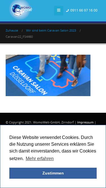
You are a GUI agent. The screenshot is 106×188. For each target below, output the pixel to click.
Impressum (85, 122)
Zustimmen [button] (53, 173)
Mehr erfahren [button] (40, 158)
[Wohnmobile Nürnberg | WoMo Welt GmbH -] (21, 10)
